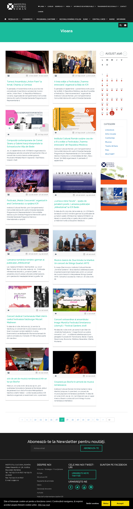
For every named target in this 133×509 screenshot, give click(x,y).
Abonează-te (91, 448)
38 (67, 420)
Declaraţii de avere (44, 489)
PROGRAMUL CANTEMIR (46, 19)
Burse (112, 19)
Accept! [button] (120, 503)
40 (78, 420)
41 (83, 420)
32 (35, 420)
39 (73, 420)
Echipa (39, 473)
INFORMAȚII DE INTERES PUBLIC (84, 6)
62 (97, 420)
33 (41, 420)
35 (51, 420)
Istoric (39, 485)
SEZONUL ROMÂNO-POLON (70, 19)
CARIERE (40, 11)
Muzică (108, 142)
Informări (121, 19)
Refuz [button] (105, 503)
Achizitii (40, 493)
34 (46, 420)
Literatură (109, 130)
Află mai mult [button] (44, 505)
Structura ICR (42, 477)
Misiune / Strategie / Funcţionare (50, 469)
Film (107, 150)
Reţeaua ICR (13, 19)
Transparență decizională (107, 6)
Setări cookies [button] (92, 503)
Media (68, 6)
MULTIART (110, 154)
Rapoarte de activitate (45, 481)
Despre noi (59, 6)
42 (88, 420)
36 (56, 420)
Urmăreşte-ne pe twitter (80, 474)
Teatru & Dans (111, 146)
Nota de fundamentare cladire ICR (50, 497)
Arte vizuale (110, 134)
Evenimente (27, 19)
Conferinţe (110, 138)
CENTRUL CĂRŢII (98, 19)
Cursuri (50, 6)
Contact (123, 6)
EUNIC (85, 19)
